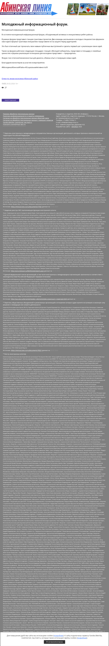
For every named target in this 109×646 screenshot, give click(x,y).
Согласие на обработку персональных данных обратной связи (26, 118)
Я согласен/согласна (54, 642)
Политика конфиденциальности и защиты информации (23, 116)
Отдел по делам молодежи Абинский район (20, 78)
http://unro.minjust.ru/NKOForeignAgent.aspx (27, 271)
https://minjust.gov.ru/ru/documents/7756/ (26, 207)
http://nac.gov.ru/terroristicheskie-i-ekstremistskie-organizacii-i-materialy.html (39, 299)
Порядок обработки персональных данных (18, 114)
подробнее (58, 635)
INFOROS (75, 127)
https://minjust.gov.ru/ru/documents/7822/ (26, 350)
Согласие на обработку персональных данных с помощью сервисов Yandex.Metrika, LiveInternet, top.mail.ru (28, 121)
